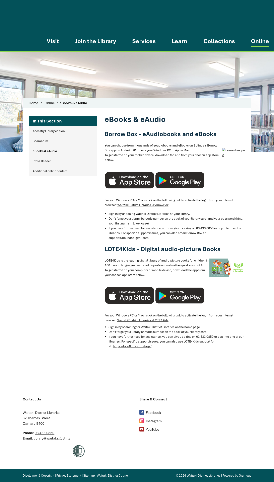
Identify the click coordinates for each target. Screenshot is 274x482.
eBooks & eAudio (45, 151)
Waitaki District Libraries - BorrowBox (142, 205)
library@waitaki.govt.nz (52, 438)
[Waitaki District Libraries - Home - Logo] (19, 27)
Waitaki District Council (113, 476)
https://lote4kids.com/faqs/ (132, 346)
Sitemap (89, 476)
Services (144, 41)
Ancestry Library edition (49, 131)
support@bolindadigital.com (129, 238)
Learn (179, 41)
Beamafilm (40, 141)
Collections (219, 41)
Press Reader (42, 161)
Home (33, 103)
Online (260, 41)
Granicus (245, 476)
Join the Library (95, 41)
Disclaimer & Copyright (38, 476)
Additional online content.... (52, 171)
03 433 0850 (44, 433)
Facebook (153, 412)
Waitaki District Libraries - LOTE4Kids (142, 320)
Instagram (154, 421)
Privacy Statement (68, 476)
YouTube (152, 429)
